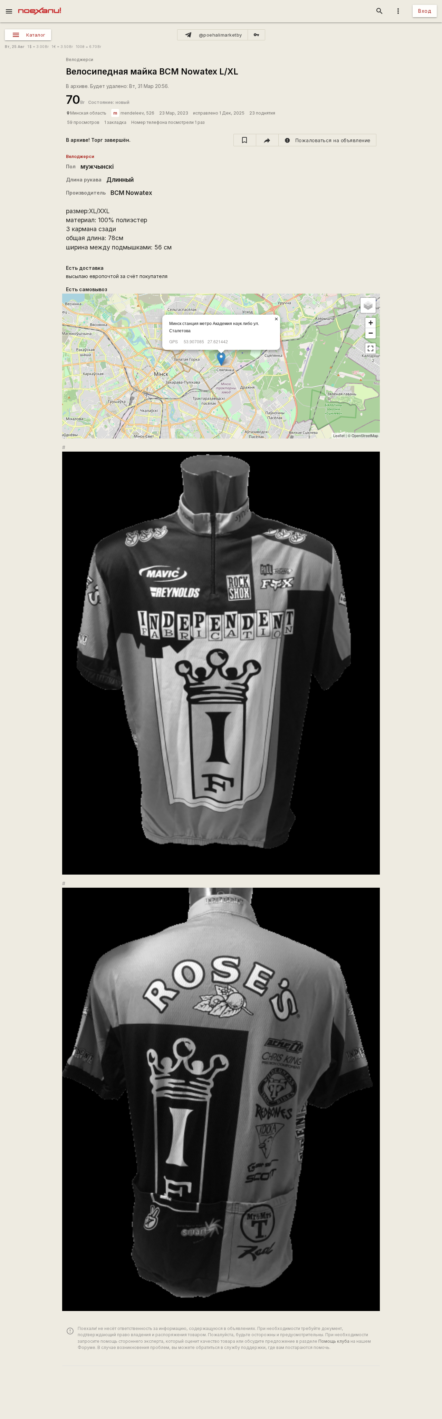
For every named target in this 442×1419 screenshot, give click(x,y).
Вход (424, 11)
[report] (327, 140)
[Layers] (368, 305)
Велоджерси (79, 59)
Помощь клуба (333, 1341)
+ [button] (370, 322)
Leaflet (339, 435)
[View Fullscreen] (370, 348)
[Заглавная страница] (39, 5)
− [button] (370, 333)
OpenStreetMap (365, 435)
